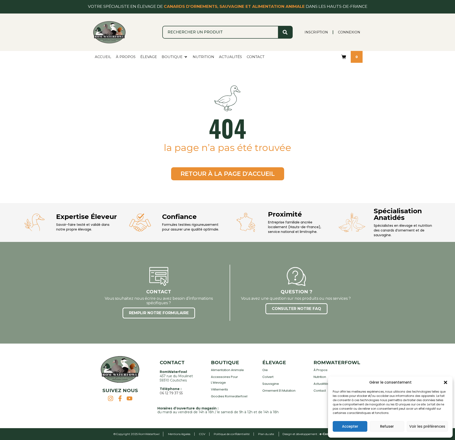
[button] (445, 382)
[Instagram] (111, 398)
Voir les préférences (427, 426)
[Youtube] (129, 398)
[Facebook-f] (120, 398)
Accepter (350, 426)
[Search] (285, 32)
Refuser (387, 426)
